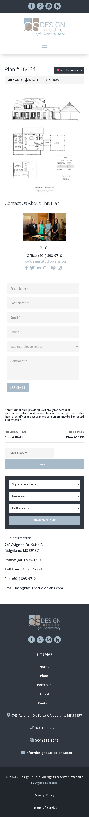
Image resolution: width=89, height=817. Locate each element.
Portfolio (44, 684)
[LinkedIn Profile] (39, 267)
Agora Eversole (46, 783)
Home (44, 666)
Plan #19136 (75, 434)
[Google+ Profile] (46, 267)
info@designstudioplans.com (44, 261)
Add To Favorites (70, 70)
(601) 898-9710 (29, 559)
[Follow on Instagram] (48, 6)
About (44, 694)
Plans (44, 675)
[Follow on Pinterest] (40, 6)
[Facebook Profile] (26, 267)
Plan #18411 (15, 434)
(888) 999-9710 (32, 569)
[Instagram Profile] (60, 267)
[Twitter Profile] (32, 267)
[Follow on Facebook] (31, 6)
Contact (44, 703)
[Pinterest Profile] (53, 267)
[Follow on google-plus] (57, 6)
